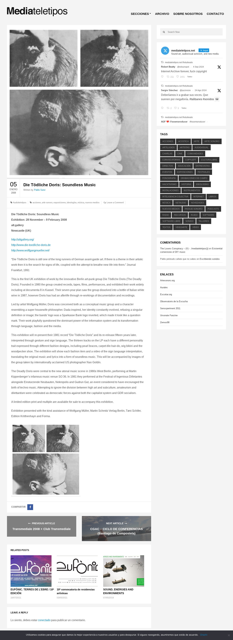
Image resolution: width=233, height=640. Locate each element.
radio (165, 215)
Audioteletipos (19, 202)
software (208, 215)
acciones (37, 202)
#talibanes (196, 99)
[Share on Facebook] (30, 507)
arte (196, 141)
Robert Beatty (168, 66)
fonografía (169, 178)
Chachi (203, 634)
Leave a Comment (115, 202)
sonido (189, 221)
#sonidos (208, 99)
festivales (204, 172)
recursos (180, 215)
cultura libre (209, 160)
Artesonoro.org (167, 280)
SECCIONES (140, 14)
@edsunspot (183, 67)
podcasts (213, 209)
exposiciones (60, 202)
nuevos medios (92, 202)
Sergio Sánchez (169, 90)
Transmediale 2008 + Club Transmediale (41, 529)
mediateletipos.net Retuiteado (179, 62)
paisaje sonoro (193, 209)
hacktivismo (169, 184)
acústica (183, 141)
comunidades (195, 153)
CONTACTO (215, 14)
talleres (204, 221)
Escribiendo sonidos (210, 259)
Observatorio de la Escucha (174, 301)
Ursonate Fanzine (169, 315)
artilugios (168, 147)
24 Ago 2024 (201, 90)
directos (167, 166)
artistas (185, 147)
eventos (167, 172)
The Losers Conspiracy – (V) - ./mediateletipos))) (184, 248)
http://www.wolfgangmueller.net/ (30, 250)
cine (179, 153)
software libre (171, 221)
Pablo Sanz (40, 190)
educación (184, 166)
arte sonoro (47, 202)
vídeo (195, 227)
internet (198, 196)
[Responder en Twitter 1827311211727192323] (163, 108)
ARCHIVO (162, 14)
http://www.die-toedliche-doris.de (31, 245)
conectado (44, 620)
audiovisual (201, 147)
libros (212, 196)
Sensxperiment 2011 (170, 308)
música (81, 202)
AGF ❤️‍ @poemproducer (174, 121)
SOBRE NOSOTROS (188, 14)
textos (166, 227)
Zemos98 (164, 322)
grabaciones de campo (194, 178)
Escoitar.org (166, 294)
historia (186, 184)
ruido (194, 215)
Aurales (164, 287)
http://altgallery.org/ (22, 239)
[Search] (164, 31)
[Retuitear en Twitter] (162, 62)
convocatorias (171, 160)
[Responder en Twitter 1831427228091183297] (163, 77)
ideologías (72, 202)
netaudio (181, 203)
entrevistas (203, 166)
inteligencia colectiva (175, 196)
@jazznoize (185, 90)
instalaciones (170, 190)
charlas (167, 153)
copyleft (190, 160)
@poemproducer (197, 122)
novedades (197, 203)
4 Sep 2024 (198, 67)
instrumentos (192, 190)
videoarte (181, 227)
